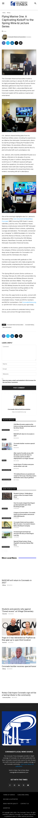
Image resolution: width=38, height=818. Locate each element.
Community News (6, 470)
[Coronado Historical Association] (5, 37)
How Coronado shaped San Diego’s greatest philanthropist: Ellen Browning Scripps (24, 504)
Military (8, 12)
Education (4, 508)
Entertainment (5, 430)
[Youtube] (28, 785)
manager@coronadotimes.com (19, 772)
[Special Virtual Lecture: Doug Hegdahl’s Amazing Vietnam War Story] (7, 544)
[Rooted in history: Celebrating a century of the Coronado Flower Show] (7, 496)
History (3, 12)
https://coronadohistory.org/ (19, 412)
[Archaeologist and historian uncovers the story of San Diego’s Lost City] (7, 534)
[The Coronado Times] (19, 3)
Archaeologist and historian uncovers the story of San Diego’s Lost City (24, 533)
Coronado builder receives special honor (19, 666)
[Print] (21, 43)
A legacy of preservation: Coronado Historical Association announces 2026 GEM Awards (24, 514)
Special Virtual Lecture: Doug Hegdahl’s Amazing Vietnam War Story (23, 543)
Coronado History (29, 324)
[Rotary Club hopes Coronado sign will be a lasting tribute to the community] (19, 681)
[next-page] (6, 483)
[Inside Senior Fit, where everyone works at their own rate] (7, 467)
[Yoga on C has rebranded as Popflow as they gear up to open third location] (19, 626)
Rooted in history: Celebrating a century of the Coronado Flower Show (23, 495)
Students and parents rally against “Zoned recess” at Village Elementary (17, 610)
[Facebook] (4, 43)
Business (4, 642)
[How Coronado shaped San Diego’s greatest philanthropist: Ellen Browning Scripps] (7, 505)
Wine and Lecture (7, 327)
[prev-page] (3, 483)
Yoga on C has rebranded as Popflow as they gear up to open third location (18, 639)
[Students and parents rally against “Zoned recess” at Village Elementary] (19, 598)
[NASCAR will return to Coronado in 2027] (7, 436)
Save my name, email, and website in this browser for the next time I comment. (19, 381)
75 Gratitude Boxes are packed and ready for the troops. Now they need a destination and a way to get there (25, 475)
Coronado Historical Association (17, 37)
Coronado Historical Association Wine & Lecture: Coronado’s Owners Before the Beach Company (24, 524)
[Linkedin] (12, 43)
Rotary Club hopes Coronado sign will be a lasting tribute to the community (19, 694)
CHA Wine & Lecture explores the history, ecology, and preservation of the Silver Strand (25, 426)
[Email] (16, 43)
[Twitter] (8, 43)
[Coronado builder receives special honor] (7, 446)
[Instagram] (14, 785)
